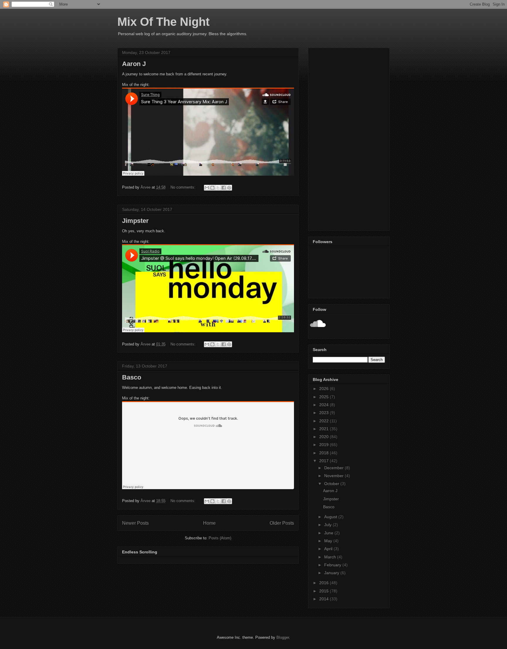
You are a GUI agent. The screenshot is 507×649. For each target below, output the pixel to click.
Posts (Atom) (220, 538)
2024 (324, 404)
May (328, 540)
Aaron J (134, 63)
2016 (324, 582)
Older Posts (282, 523)
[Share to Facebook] (224, 188)
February (333, 564)
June (329, 533)
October (332, 483)
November (334, 475)
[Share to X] (218, 188)
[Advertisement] (349, 138)
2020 (324, 436)
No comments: (183, 187)
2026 (324, 388)
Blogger (282, 637)
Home (209, 523)
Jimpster (135, 220)
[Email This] (207, 188)
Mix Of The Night (163, 21)
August (331, 516)
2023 (324, 412)
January (332, 572)
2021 (324, 428)
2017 (324, 460)
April (329, 548)
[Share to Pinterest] (229, 188)
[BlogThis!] (212, 188)
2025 (324, 396)
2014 (324, 599)
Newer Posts (135, 523)
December (334, 467)
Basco (131, 377)
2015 (324, 591)
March (330, 557)
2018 (324, 452)
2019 (324, 444)
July (328, 524)
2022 (324, 420)
